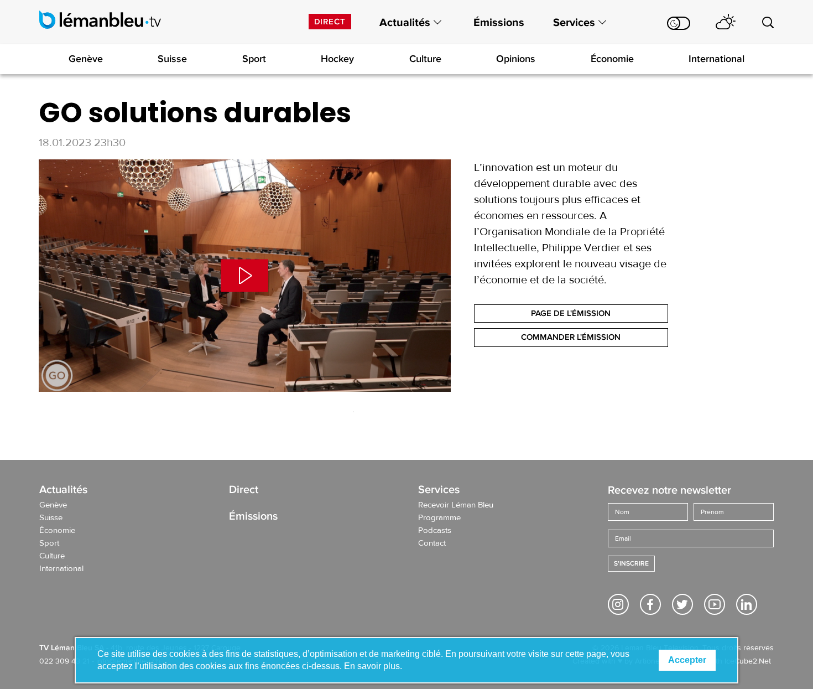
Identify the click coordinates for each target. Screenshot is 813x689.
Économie (612, 59)
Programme (439, 518)
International (716, 59)
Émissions (498, 22)
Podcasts (434, 531)
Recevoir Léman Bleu (455, 505)
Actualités (404, 22)
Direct (330, 22)
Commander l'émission (571, 337)
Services (574, 22)
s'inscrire (631, 564)
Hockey (337, 59)
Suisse (172, 59)
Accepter (687, 660)
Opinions (515, 59)
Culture (425, 59)
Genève (86, 59)
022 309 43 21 (64, 661)
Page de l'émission (571, 313)
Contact (432, 543)
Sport (254, 59)
